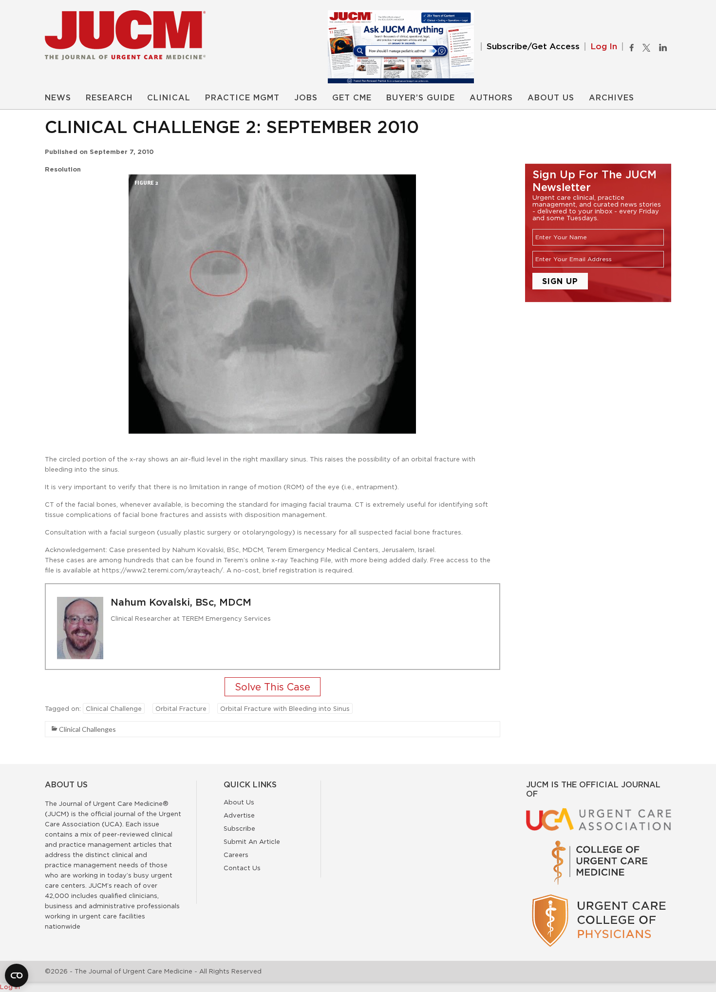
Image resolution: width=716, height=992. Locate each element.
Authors (491, 98)
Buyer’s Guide (420, 98)
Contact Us (242, 867)
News (58, 98)
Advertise (239, 815)
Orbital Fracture (181, 708)
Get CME (352, 98)
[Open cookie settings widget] (16, 975)
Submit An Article (252, 841)
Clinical (168, 98)
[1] (272, 688)
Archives (611, 98)
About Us (551, 98)
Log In (603, 46)
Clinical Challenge (114, 708)
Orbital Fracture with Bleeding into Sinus (285, 708)
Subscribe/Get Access (533, 46)
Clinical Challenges (87, 729)
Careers (236, 854)
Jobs (306, 98)
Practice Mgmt (242, 98)
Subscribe (239, 828)
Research (109, 98)
